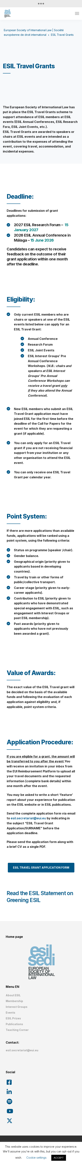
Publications (14, 1024)
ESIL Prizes (13, 1018)
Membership (14, 1001)
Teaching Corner (17, 1029)
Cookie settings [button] (36, 1157)
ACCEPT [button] (59, 1157)
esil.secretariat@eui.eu (28, 818)
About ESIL (13, 995)
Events (10, 1012)
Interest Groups (16, 1006)
